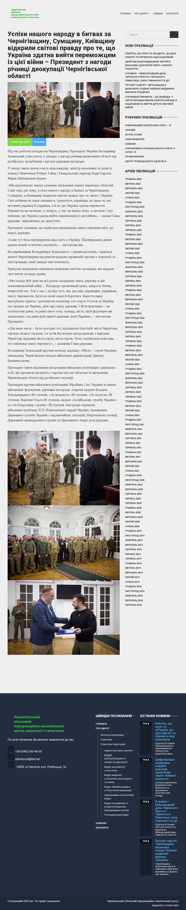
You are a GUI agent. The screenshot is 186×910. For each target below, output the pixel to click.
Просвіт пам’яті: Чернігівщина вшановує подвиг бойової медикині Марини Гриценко (149, 88)
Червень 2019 (133, 558)
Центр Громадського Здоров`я (145, 161)
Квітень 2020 (133, 512)
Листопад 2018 (134, 591)
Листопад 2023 (134, 318)
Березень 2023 (134, 355)
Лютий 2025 (132, 248)
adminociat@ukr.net (27, 759)
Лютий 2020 (132, 521)
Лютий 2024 (132, 304)
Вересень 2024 (134, 271)
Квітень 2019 (133, 568)
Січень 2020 (132, 526)
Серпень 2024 (133, 276)
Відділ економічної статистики (114, 769)
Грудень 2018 (133, 586)
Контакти (172, 13)
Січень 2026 (132, 197)
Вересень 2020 (134, 489)
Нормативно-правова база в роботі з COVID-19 (150, 150)
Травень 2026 (133, 179)
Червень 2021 (133, 447)
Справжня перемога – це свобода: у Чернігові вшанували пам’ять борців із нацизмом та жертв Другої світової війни (151, 102)
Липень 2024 (133, 281)
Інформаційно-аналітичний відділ (119, 797)
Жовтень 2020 (133, 484)
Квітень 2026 (133, 183)
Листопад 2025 (134, 206)
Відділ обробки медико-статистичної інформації (117, 788)
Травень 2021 (133, 452)
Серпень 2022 (133, 387)
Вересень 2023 (134, 327)
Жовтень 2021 (133, 429)
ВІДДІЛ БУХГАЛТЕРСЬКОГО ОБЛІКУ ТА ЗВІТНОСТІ (116, 759)
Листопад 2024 (134, 262)
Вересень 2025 (134, 216)
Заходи (130, 130)
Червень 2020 (133, 503)
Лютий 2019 (132, 577)
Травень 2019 (133, 563)
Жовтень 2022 (133, 378)
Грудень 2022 (133, 369)
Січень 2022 (132, 415)
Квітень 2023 (133, 350)
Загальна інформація (112, 735)
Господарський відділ (116, 814)
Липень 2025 (133, 225)
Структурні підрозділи (112, 744)
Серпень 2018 (133, 605)
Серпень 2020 (133, 493)
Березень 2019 (134, 572)
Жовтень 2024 (133, 267)
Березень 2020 (134, 517)
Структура (106, 739)
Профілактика (134, 156)
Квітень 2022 (133, 406)
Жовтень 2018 (133, 595)
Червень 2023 (133, 341)
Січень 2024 (132, 308)
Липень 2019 (133, 554)
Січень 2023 (132, 364)
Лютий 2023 (132, 359)
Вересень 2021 (134, 433)
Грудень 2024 (133, 257)
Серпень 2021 (133, 438)
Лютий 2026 (132, 193)
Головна (125, 13)
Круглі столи (133, 134)
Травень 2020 (133, 507)
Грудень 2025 (133, 202)
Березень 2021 (134, 461)
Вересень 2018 (134, 600)
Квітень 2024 (133, 295)
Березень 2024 (134, 299)
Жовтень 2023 (133, 322)
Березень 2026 (134, 188)
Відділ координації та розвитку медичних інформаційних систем (116, 807)
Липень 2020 (133, 498)
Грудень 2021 (133, 419)
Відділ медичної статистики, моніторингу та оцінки (118, 778)
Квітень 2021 (133, 456)
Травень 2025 (133, 234)
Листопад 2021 (134, 424)
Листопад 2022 (134, 373)
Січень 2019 (132, 582)
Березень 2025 (134, 244)
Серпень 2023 (133, 332)
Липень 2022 (133, 392)
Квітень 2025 (133, 239)
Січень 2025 (132, 253)
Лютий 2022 (132, 410)
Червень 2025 (133, 230)
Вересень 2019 (134, 544)
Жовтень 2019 (133, 540)
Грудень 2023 (133, 313)
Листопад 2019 (134, 535)
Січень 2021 (132, 470)
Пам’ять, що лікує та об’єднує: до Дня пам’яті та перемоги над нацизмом (150, 55)
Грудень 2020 (133, 475)
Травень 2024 (133, 290)
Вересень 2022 (134, 382)
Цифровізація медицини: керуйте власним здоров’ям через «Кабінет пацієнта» (148, 65)
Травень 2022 (133, 401)
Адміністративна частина (118, 750)
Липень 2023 (133, 336)
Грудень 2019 (133, 531)
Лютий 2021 (132, 466)
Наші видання (134, 139)
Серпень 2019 (133, 549)
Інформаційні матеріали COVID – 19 (148, 125)
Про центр (141, 13)
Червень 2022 (133, 396)
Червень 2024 (133, 285)
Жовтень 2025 (133, 211)
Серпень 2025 (133, 220)
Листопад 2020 (134, 480)
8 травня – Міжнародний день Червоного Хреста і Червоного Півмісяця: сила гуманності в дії (147, 77)
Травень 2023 (133, 345)
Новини (158, 13)
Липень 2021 (133, 443)
